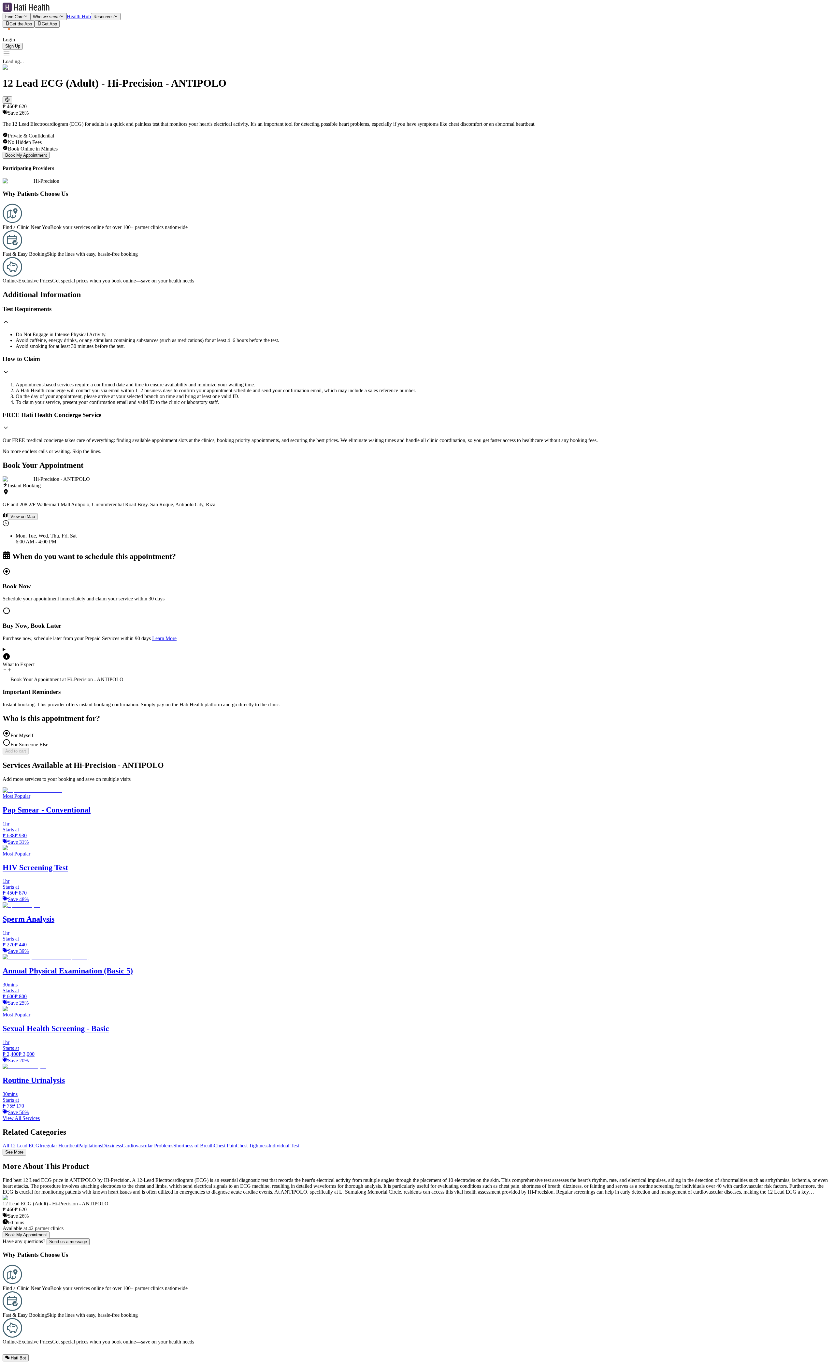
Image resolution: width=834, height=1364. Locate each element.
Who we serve (46, 16)
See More (14, 1152)
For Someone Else (29, 744)
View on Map (22, 516)
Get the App (20, 24)
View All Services (21, 1118)
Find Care (14, 16)
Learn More (164, 638)
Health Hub (79, 16)
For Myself (21, 735)
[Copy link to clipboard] (7, 100)
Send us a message (68, 1241)
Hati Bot (18, 1358)
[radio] (417, 584)
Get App (49, 24)
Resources (103, 16)
